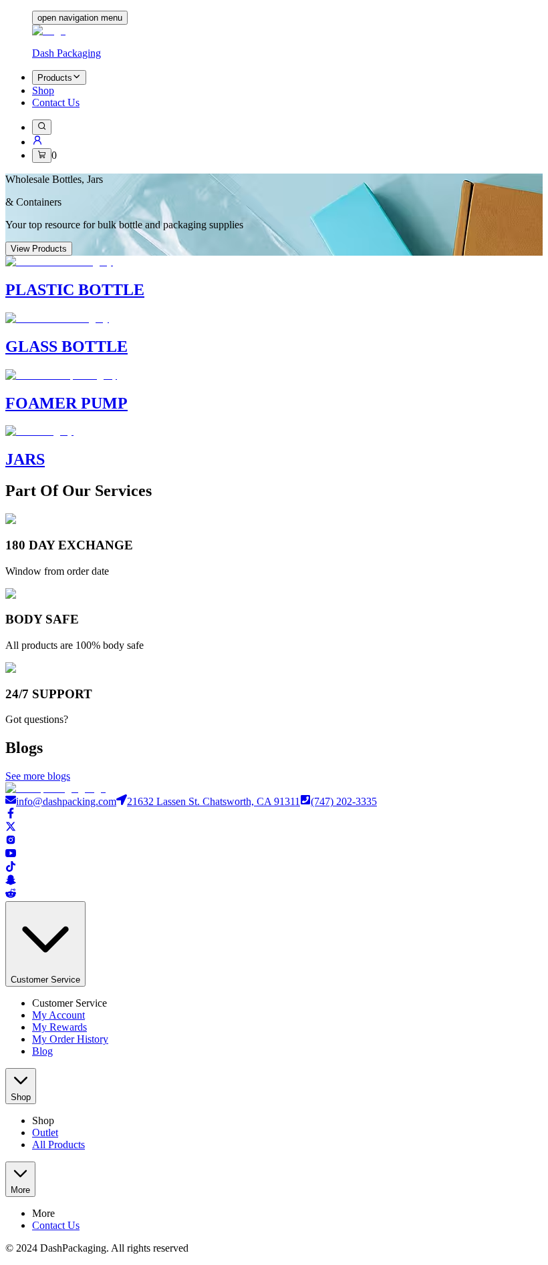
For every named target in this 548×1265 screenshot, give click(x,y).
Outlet (45, 1132)
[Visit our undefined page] (274, 814)
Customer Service (45, 980)
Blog (42, 1051)
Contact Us (56, 102)
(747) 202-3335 (344, 801)
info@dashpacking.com (66, 801)
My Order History (70, 1039)
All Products (58, 1144)
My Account (58, 1015)
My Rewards (59, 1027)
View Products (39, 249)
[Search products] (41, 126)
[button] (37, 142)
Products (54, 78)
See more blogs (37, 776)
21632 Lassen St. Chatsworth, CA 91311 (213, 801)
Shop (43, 90)
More (20, 1190)
